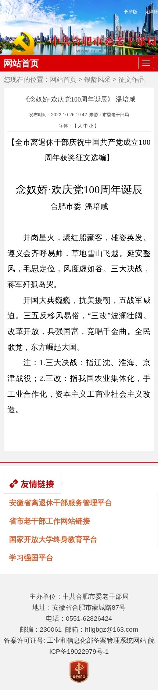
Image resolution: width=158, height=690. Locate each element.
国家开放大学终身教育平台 (53, 539)
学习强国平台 (31, 558)
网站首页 (21, 63)
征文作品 (131, 79)
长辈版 (130, 11)
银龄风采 (97, 79)
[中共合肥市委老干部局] (79, 43)
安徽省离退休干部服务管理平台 (60, 503)
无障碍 (151, 11)
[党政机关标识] (79, 671)
